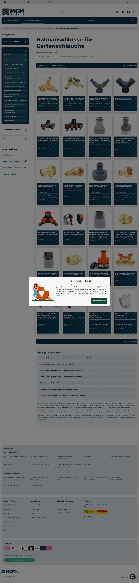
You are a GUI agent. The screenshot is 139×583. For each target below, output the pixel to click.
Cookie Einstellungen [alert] (81, 281)
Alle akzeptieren (99, 301)
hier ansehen (100, 293)
